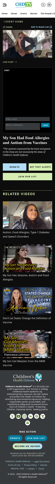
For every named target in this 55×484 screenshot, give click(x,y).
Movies (33, 13)
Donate (15, 167)
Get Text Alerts (40, 167)
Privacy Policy (30, 465)
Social (41, 468)
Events (23, 13)
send (45, 125)
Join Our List (27, 176)
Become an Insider (27, 446)
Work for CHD (17, 468)
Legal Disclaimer (42, 461)
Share (9, 27)
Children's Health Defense (17, 461)
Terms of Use (14, 465)
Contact (31, 468)
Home (4, 13)
